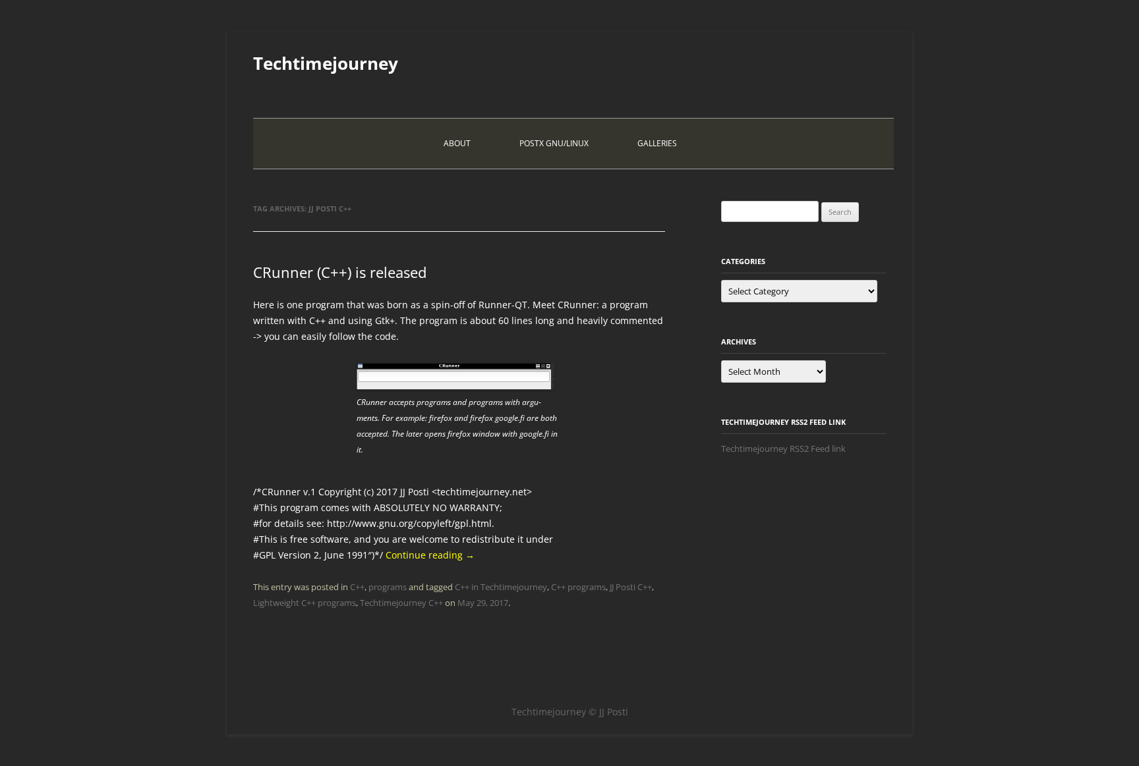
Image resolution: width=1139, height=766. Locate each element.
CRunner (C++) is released (339, 272)
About (457, 143)
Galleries (657, 143)
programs (387, 587)
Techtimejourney (325, 63)
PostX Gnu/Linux (554, 143)
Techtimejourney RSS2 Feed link (783, 448)
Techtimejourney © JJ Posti (569, 711)
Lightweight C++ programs (304, 603)
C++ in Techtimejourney (501, 587)
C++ (357, 587)
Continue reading (430, 555)
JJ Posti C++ (631, 587)
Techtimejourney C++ (401, 603)
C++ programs (578, 587)
